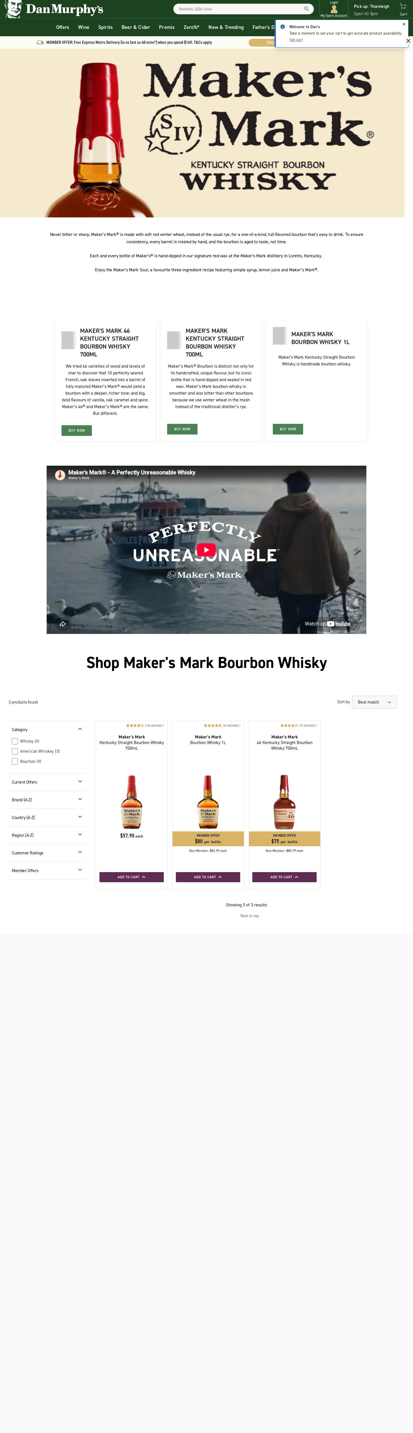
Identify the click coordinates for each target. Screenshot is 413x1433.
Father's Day (266, 27)
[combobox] (243, 9)
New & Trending (226, 27)
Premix (167, 27)
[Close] (404, 24)
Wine (83, 27)
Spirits (105, 27)
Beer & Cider (136, 27)
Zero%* (191, 27)
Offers (62, 27)
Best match (369, 702)
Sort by (343, 702)
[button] (334, 9)
